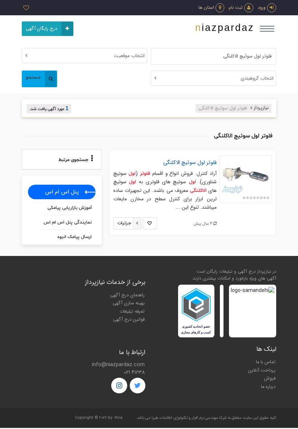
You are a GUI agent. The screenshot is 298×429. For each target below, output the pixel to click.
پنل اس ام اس (62, 192)
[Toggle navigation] (267, 29)
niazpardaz (224, 27)
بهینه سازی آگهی (129, 303)
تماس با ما (265, 362)
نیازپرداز (261, 108)
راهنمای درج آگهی (127, 295)
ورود (262, 7)
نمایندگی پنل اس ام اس (68, 222)
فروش (269, 378)
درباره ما (268, 386)
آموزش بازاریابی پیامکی (70, 208)
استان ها (206, 7)
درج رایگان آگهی (41, 28)
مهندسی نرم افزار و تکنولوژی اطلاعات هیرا (185, 418)
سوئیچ (190, 163)
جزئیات (124, 223)
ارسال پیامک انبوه (74, 237)
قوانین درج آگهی (129, 319)
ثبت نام (236, 7)
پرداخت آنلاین (261, 370)
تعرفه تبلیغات (132, 311)
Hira (118, 418)
